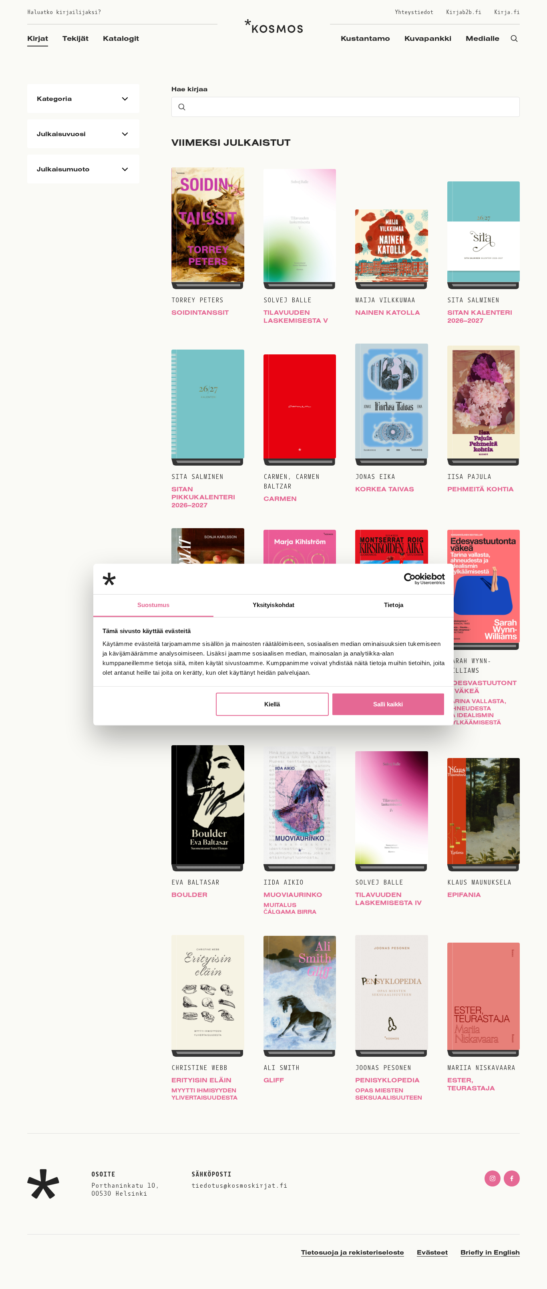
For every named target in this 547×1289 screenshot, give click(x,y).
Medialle (482, 38)
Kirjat (37, 38)
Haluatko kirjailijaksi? (64, 12)
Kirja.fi (507, 12)
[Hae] (514, 38)
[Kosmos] (274, 26)
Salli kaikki (388, 704)
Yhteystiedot (414, 12)
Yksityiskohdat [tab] (273, 604)
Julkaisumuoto (63, 169)
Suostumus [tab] (153, 604)
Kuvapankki (427, 38)
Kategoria (54, 99)
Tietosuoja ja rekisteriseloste (352, 1252)
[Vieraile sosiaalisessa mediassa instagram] (493, 1178)
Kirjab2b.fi (463, 12)
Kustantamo (365, 38)
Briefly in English (490, 1252)
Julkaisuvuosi (61, 134)
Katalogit (121, 38)
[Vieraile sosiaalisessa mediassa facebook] (512, 1178)
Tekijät (75, 38)
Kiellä (272, 704)
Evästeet (432, 1252)
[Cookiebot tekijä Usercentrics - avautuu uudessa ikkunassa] (410, 579)
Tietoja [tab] (393, 604)
